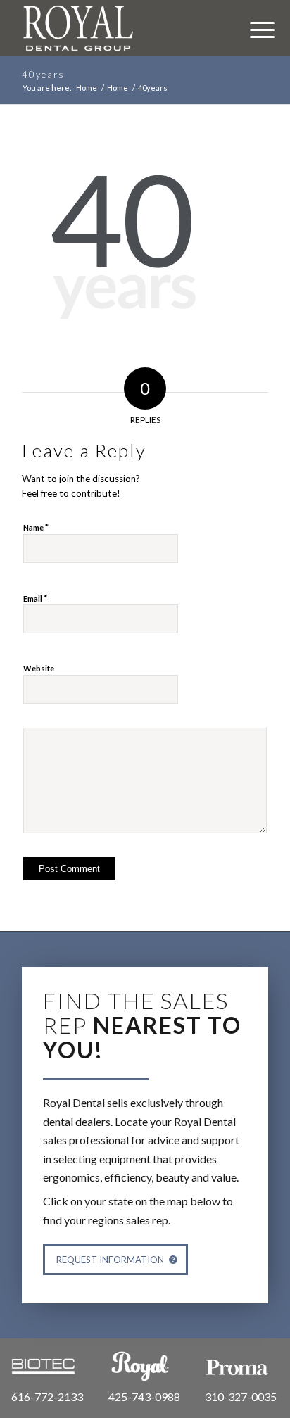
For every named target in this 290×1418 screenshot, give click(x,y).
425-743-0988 (144, 1396)
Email (35, 598)
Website (38, 668)
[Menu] (255, 28)
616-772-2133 (47, 1396)
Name (36, 527)
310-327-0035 (241, 1396)
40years (43, 74)
